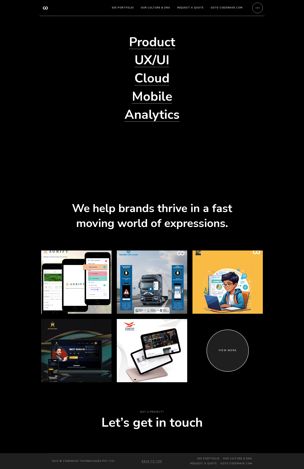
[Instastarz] (76, 350)
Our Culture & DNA (237, 458)
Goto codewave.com (236, 463)
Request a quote (203, 463)
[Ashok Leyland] (152, 282)
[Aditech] (227, 282)
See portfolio (208, 458)
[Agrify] (76, 282)
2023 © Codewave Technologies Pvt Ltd (83, 461)
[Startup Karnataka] (152, 350)
